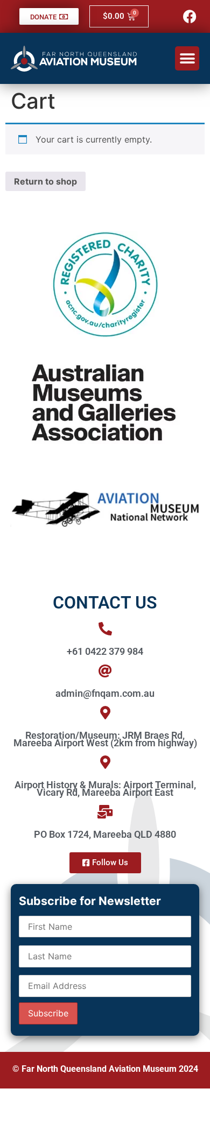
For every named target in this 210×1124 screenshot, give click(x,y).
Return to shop (45, 181)
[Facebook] (190, 16)
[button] (187, 58)
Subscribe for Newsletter (90, 901)
